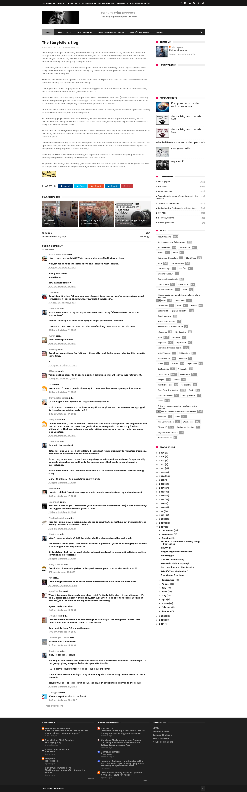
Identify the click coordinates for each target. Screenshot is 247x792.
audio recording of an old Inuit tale (88, 100)
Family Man (163, 186)
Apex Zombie (55, 591)
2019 (161, 480)
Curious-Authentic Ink (57, 749)
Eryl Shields (54, 615)
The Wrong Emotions (172, 575)
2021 (161, 472)
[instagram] (185, 3)
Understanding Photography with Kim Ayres (177, 208)
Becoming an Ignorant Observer (117, 765)
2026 (162, 452)
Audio (175, 252)
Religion (161, 379)
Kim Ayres (53, 308)
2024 (162, 460)
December (168, 530)
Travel (160, 401)
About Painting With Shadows (81, 3)
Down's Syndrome (140, 32)
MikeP (51, 488)
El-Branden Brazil (109, 751)
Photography (84, 32)
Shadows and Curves (140, 3)
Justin (51, 335)
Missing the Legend (90, 220)
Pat (50, 577)
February (167, 607)
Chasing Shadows (166, 222)
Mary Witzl (54, 419)
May (164, 595)
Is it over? (49, 220)
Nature (175, 363)
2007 (162, 527)
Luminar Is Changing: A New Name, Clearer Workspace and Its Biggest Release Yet (122, 732)
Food (179, 305)
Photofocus (106, 728)
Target (85, 401)
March (165, 603)
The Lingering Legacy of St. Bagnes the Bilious (65, 771)
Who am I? (162, 427)
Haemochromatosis (166, 321)
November (168, 534)
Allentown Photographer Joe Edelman (121, 740)
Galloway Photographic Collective (173, 311)
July (164, 587)
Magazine (162, 342)
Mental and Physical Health (170, 348)
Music (160, 363)
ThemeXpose (58, 788)
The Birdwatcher (57, 518)
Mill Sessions (184, 353)
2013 (161, 503)
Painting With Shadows (118, 13)
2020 (162, 476)
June (165, 591)
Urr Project (162, 416)
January (166, 611)
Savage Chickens (162, 735)
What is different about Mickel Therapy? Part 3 (180, 142)
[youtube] (203, 3)
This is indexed (161, 738)
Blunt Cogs (191, 258)
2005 (162, 620)
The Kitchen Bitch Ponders (134, 97)
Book (160, 263)
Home (48, 32)
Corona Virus (163, 284)
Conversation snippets (168, 279)
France (194, 305)
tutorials (75, 148)
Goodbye (50, 751)
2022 (162, 468)
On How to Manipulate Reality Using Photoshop (180, 542)
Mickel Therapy (164, 353)
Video (177, 416)
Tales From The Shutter (168, 203)
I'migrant (50, 758)
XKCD (156, 728)
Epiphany (162, 300)
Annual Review (164, 247)
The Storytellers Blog (64, 97)
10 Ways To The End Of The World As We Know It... (185, 105)
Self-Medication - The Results (177, 567)
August (166, 584)
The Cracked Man (106, 3)
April (164, 599)
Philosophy (183, 369)
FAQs (86, 148)
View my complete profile (182, 54)
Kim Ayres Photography (53, 3)
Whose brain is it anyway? (175, 563)
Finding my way (53, 742)
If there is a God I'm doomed (170, 326)
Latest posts (64, 32)
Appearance (185, 247)
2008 (162, 523)
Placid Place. (51, 761)
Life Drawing (181, 332)
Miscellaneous (164, 358)
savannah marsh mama (58, 728)
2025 (162, 456)
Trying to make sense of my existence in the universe (177, 197)
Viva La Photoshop (166, 422)
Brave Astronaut (57, 254)
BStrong (52, 349)
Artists (161, 252)
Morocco (183, 358)
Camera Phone (177, 263)
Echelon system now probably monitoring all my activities (179, 295)
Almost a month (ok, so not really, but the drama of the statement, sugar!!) (66, 732)
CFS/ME (159, 32)
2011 (161, 511)
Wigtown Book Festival (168, 432)
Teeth (191, 390)
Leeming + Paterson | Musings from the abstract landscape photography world (122, 762)
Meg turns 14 (177, 161)
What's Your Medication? (174, 571)
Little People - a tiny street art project (121, 772)
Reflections (185, 374)
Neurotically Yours (163, 741)
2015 (161, 495)
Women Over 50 (165, 438)
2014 (162, 499)
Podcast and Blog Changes (131, 220)
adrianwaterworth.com (58, 767)
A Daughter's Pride (180, 148)
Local (160, 337)
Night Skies (192, 363)
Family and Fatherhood (111, 32)
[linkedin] (190, 3)
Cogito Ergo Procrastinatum (176, 551)
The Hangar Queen (58, 637)
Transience (106, 754)
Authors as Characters (168, 258)
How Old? (166, 547)
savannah (53, 502)
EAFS (185, 289)
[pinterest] (194, 3)
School (177, 379)
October (166, 538)
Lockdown (176, 337)
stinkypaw (54, 692)
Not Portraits (163, 369)
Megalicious (181, 342)
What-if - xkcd (161, 731)
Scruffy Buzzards (165, 385)
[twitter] (199, 3)
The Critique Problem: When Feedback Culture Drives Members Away (120, 743)
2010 (162, 515)
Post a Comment (54, 705)
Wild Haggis (167, 555)
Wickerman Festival (185, 427)
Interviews (162, 332)
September (168, 580)
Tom (50, 292)
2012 (161, 507)
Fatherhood (163, 305)
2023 (162, 464)
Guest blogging (164, 316)
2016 (161, 491)
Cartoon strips (164, 268)
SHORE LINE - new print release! (116, 775)
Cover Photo (183, 284)
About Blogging (72, 47)
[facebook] (181, 3)
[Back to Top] (203, 788)
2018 (161, 484)
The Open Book (189, 395)
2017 (161, 488)
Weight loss (188, 422)
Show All (91, 778)
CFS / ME (162, 213)
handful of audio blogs (90, 121)
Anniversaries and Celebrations (171, 242)
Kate (51, 384)
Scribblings (122, 3)
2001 (162, 624)
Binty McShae (55, 564)
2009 (162, 519)
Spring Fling (186, 385)
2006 (162, 616)
